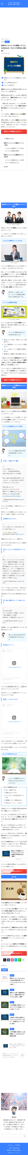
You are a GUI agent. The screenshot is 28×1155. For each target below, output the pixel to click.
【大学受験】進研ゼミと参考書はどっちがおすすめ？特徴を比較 (17, 1034)
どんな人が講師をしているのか (14, 148)
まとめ (6, 166)
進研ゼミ (4, 965)
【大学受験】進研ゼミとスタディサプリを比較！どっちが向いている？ (17, 1007)
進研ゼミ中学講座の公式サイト (13, 131)
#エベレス (8, 494)
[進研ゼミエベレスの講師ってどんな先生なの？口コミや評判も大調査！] (15, 959)
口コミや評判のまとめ (12, 162)
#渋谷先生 (14, 494)
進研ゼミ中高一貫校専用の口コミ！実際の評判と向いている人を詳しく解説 (17, 994)
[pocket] (12, 959)
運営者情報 (17, 1145)
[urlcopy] (23, 959)
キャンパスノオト (14, 4)
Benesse (16, 262)
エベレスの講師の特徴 (12, 151)
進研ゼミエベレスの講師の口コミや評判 (14, 156)
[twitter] (4, 959)
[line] (19, 959)
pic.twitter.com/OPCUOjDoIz (12, 496)
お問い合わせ (11, 1145)
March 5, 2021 (20, 534)
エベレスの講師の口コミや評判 (14, 160)
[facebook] (8, 959)
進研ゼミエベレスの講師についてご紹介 (14, 144)
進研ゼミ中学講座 (15, 224)
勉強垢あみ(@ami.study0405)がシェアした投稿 (14, 683)
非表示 (11, 138)
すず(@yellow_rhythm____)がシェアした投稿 (14, 737)
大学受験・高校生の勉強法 (14, 1148)
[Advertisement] (14, 22)
